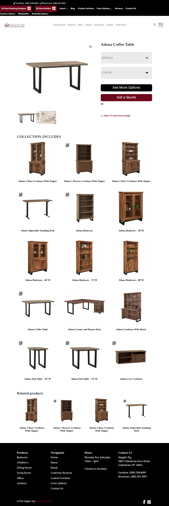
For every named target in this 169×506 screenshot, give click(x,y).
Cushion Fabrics (7, 14)
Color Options (103, 9)
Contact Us (131, 9)
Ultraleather (23, 14)
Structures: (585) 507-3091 (54, 3)
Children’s (22, 463)
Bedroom (72, 25)
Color (106, 72)
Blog (73, 9)
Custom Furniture (86, 9)
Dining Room (24, 468)
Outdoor (110, 25)
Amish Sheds (121, 25)
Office (80, 25)
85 (102, 104)
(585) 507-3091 (139, 477)
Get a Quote (126, 97)
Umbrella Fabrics (40, 14)
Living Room (99, 25)
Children (88, 25)
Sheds (54, 468)
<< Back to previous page (116, 116)
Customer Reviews (61, 473)
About (62, 9)
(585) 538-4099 (138, 473)
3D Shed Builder (43, 9)
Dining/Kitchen (59, 25)
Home (54, 458)
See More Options (126, 87)
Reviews (119, 9)
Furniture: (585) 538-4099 (27, 3)
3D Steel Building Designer (13, 9)
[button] (90, 46)
